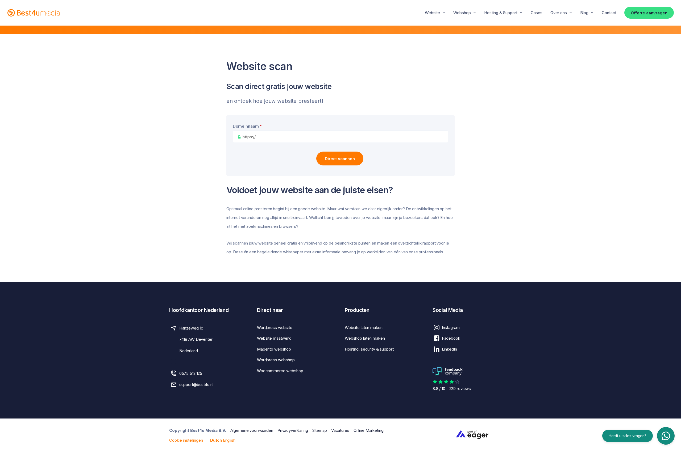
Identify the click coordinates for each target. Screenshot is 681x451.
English (229, 440)
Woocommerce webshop (280, 370)
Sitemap (319, 430)
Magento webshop (274, 349)
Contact (609, 12)
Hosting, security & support (369, 349)
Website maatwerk (274, 338)
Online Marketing (369, 430)
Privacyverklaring (292, 430)
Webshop (462, 12)
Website (432, 12)
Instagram (451, 327)
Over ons (558, 12)
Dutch (216, 440)
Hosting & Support (500, 12)
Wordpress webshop (276, 359)
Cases (536, 12)
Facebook (451, 338)
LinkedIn (449, 349)
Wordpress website (274, 327)
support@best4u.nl (196, 384)
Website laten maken (364, 327)
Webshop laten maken (365, 338)
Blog (584, 12)
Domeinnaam (247, 126)
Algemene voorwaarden (251, 430)
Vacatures (340, 430)
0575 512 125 (190, 373)
